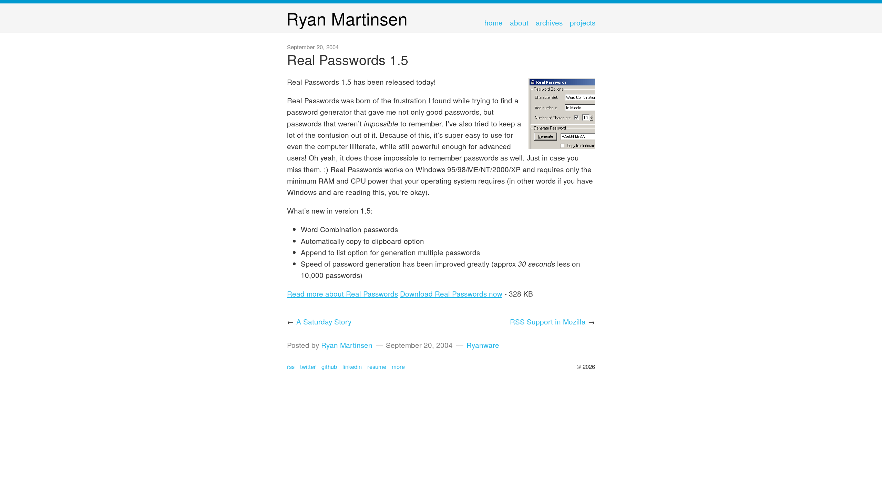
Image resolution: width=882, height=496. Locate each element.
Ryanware (482, 345)
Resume (376, 366)
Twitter (308, 366)
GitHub (329, 366)
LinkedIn (352, 366)
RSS (291, 366)
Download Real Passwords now (451, 293)
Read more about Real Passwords (342, 293)
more (398, 366)
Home (493, 22)
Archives (549, 22)
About (519, 22)
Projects (582, 22)
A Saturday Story (323, 321)
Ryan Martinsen (346, 345)
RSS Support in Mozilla (548, 321)
